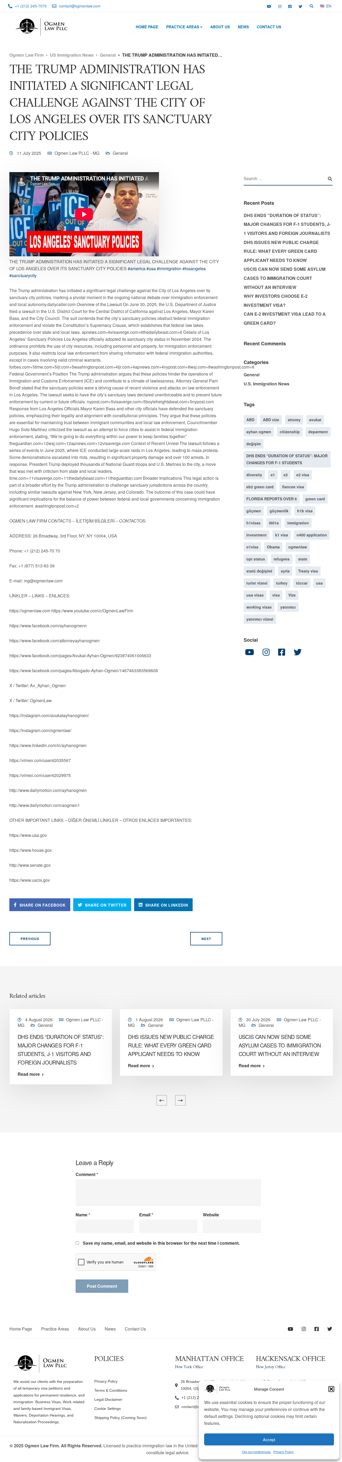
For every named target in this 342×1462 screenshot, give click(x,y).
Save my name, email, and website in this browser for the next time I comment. (161, 1243)
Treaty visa (308, 571)
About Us (220, 26)
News (243, 26)
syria (285, 571)
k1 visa (281, 534)
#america (136, 268)
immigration (298, 522)
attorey (294, 419)
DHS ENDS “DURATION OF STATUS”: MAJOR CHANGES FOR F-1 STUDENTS (287, 459)
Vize (292, 595)
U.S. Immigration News (266, 384)
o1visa (252, 547)
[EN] (322, 6)
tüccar (302, 583)
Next (206, 938)
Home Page (147, 26)
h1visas (253, 522)
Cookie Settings (107, 1408)
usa (319, 583)
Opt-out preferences (256, 1451)
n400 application (312, 534)
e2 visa (302, 474)
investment (256, 534)
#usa (151, 268)
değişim (253, 443)
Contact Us (269, 26)
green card (315, 498)
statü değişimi (259, 571)
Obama (273, 547)
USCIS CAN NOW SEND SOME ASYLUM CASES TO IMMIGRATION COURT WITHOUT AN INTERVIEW (284, 278)
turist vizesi (256, 583)
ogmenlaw (297, 547)
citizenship (290, 431)
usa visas (255, 595)
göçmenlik (279, 510)
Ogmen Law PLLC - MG (77, 153)
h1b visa (305, 510)
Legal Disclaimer (108, 1399)
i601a (274, 522)
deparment (318, 431)
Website (211, 1215)
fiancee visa (293, 486)
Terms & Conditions (110, 1390)
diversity (254, 474)
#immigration (169, 268)
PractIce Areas (182, 26)
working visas (259, 607)
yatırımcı (288, 607)
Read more (29, 1074)
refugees (282, 559)
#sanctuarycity (23, 275)
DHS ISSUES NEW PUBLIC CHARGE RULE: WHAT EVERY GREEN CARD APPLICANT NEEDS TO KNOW (281, 251)
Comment (87, 1174)
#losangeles (194, 268)
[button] (331, 1389)
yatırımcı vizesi (259, 619)
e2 (285, 474)
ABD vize (271, 419)
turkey (281, 583)
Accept (269, 1439)
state (302, 559)
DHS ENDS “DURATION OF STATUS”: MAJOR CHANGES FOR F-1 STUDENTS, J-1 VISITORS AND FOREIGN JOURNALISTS (287, 224)
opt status (255, 559)
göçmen (253, 510)
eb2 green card (260, 486)
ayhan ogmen (258, 431)
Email (146, 1215)
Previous (30, 938)
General (120, 153)
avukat (315, 419)
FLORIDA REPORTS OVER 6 (271, 498)
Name (83, 1215)
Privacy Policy (283, 1451)
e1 (273, 474)
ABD (250, 419)
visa (276, 595)
